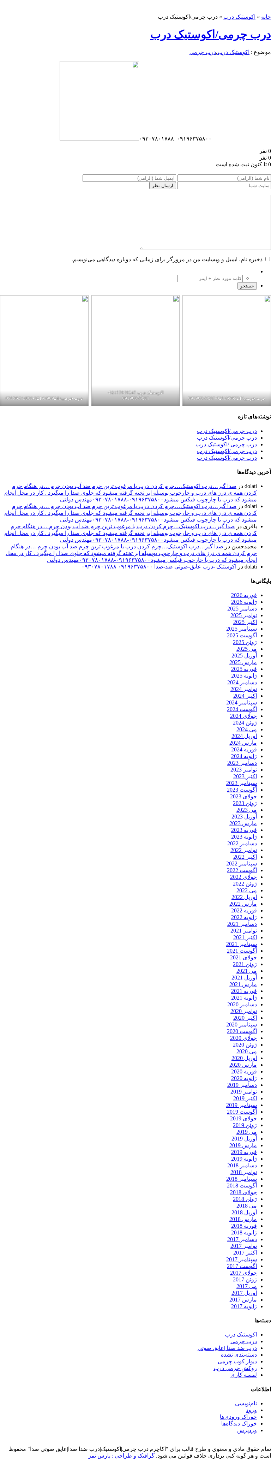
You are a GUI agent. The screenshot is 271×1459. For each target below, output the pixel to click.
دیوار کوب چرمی (237, 1361)
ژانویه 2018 (244, 1232)
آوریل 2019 (244, 1139)
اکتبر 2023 (245, 776)
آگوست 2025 (242, 635)
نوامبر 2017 (243, 1246)
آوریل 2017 (244, 1293)
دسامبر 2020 (242, 1004)
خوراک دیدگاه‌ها (239, 1424)
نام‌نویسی (246, 1403)
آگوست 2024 (242, 709)
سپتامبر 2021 (241, 944)
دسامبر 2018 (242, 1165)
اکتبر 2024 (245, 696)
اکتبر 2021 (245, 937)
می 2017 (246, 1286)
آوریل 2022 (244, 897)
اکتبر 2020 (245, 1018)
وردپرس (247, 1430)
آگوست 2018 (242, 1186)
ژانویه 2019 (244, 1159)
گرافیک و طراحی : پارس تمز (121, 1456)
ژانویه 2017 (244, 1306)
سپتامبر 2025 (241, 629)
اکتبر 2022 (245, 857)
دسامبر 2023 (242, 763)
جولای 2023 (243, 796)
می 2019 (246, 1132)
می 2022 (246, 890)
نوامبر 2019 (243, 1092)
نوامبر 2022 (243, 850)
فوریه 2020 (244, 1071)
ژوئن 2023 (245, 803)
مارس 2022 (243, 904)
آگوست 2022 (242, 870)
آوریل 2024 (244, 736)
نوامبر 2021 (243, 931)
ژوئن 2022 (245, 884)
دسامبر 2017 (242, 1239)
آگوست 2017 (242, 1266)
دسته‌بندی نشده (239, 1355)
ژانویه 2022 (244, 917)
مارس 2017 (243, 1300)
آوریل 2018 (244, 1212)
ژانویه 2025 (244, 676)
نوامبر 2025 (243, 615)
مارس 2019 (243, 1145)
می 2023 (246, 810)
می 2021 (246, 971)
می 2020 (246, 1051)
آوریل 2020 (244, 1058)
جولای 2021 (243, 957)
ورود (251, 1410)
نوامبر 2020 (243, 1011)
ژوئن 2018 (245, 1199)
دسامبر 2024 (242, 682)
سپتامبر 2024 (241, 702)
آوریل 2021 (244, 978)
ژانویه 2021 (244, 998)
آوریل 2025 (244, 656)
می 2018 (246, 1206)
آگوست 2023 (242, 790)
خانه (266, 17)
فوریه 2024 (244, 749)
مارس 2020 (243, 1065)
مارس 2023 (243, 823)
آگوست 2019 (242, 1112)
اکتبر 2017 (245, 1253)
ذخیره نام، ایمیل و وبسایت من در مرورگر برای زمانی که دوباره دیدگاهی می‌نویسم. (167, 259)
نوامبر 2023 (243, 770)
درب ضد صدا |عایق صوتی (227, 1348)
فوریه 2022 (244, 910)
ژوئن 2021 (245, 964)
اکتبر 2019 (245, 1098)
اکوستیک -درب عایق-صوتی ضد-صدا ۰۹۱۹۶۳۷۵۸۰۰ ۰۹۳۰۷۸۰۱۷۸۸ (159, 567)
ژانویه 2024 (244, 756)
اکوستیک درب (239, 17)
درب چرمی (202, 52)
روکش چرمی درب (235, 1368)
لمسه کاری (243, 1375)
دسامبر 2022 (242, 843)
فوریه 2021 (244, 991)
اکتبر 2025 (245, 622)
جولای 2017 (243, 1273)
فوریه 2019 (244, 1152)
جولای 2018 (243, 1192)
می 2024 (246, 729)
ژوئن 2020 (245, 1045)
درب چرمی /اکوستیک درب (226, 444)
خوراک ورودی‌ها (238, 1417)
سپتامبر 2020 (241, 1025)
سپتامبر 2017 (241, 1259)
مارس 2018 (243, 1219)
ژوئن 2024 (245, 723)
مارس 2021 (243, 984)
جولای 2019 (243, 1118)
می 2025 (246, 649)
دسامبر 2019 (242, 1085)
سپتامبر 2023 (241, 783)
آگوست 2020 (242, 1031)
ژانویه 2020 (244, 1078)
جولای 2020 (243, 1038)
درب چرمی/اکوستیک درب (210, 34)
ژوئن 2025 (245, 642)
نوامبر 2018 (243, 1172)
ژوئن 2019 (245, 1125)
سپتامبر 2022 (241, 863)
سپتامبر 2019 (241, 1105)
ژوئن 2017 (245, 1279)
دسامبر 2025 (242, 609)
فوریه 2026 (244, 595)
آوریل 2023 (244, 817)
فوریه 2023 (244, 830)
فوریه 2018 (244, 1226)
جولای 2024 (243, 716)
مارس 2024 (243, 743)
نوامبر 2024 (243, 689)
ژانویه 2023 (244, 837)
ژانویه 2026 (244, 602)
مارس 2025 (243, 662)
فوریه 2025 (244, 669)
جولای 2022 (243, 877)
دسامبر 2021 (242, 924)
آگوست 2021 (242, 951)
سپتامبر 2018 (241, 1179)
